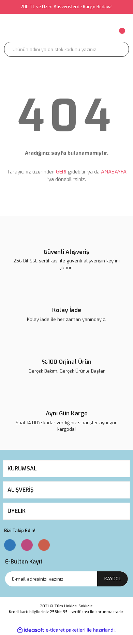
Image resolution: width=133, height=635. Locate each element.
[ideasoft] (30, 630)
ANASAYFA (114, 171)
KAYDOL (112, 579)
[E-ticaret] (66, 630)
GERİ (61, 171)
